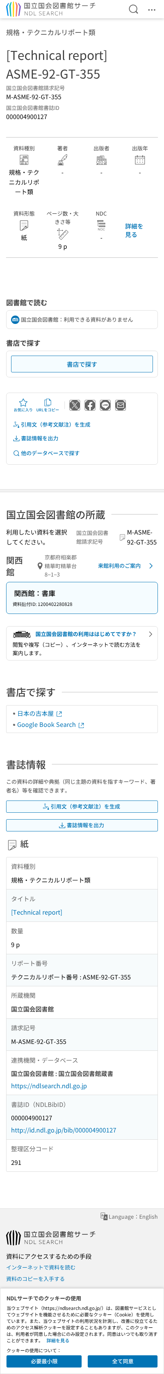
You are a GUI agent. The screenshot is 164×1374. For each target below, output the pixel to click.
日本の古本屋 (36, 713)
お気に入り (23, 409)
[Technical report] (36, 912)
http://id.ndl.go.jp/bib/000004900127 (63, 1129)
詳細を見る (134, 230)
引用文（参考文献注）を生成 (55, 424)
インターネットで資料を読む (41, 1267)
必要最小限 (44, 1361)
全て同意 (122, 1361)
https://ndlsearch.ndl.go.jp (49, 1085)
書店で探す (82, 364)
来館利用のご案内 (119, 565)
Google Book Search (47, 724)
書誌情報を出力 (39, 438)
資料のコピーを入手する (35, 1278)
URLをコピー (47, 409)
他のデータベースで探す (50, 453)
